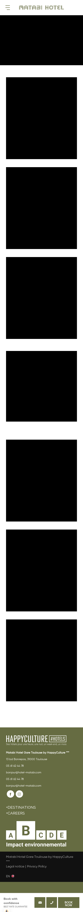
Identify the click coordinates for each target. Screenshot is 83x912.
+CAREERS (15, 813)
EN (8, 876)
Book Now (69, 904)
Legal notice (15, 866)
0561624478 (51, 902)
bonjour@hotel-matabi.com (23, 772)
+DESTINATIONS (21, 807)
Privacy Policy (37, 866)
